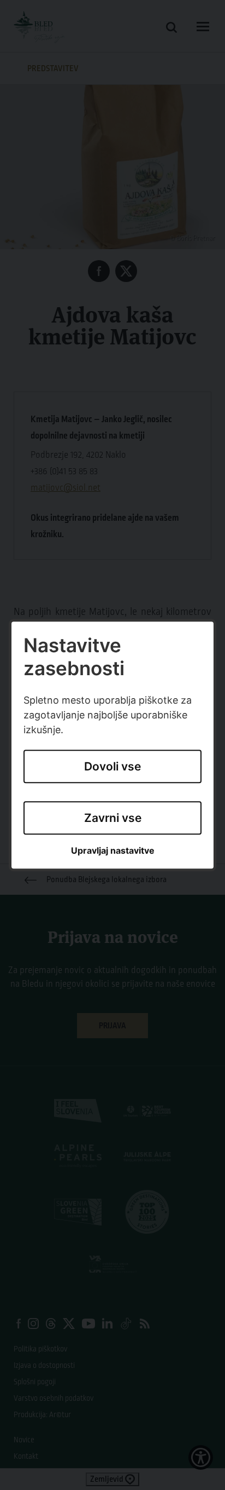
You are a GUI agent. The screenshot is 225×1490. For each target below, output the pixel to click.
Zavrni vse (112, 818)
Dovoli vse (112, 766)
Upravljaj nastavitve (113, 851)
